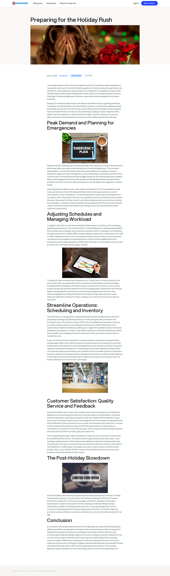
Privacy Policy (51, 571)
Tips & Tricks (76, 76)
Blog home (37, 3)
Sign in (136, 3)
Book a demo (149, 3)
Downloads (51, 3)
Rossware (64, 75)
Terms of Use (43, 571)
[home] (22, 3)
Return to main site (68, 3)
